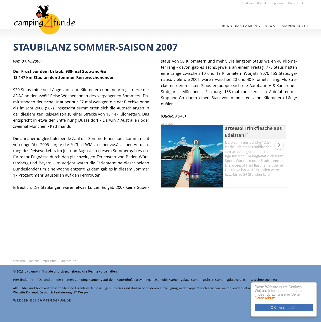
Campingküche (294, 26)
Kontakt (262, 3)
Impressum (278, 3)
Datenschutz (265, 297)
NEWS (270, 26)
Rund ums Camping (241, 26)
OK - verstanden (284, 307)
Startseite (248, 3)
